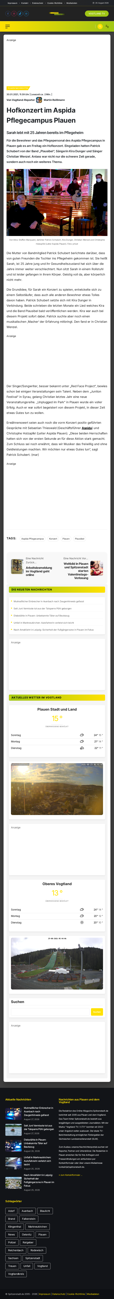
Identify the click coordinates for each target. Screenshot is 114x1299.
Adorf (11, 1210)
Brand (11, 1218)
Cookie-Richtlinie (54, 3)
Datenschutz (37, 3)
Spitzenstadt (32, 1258)
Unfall (26, 1266)
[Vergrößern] (99, 767)
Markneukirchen (37, 1226)
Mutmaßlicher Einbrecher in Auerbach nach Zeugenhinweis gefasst (49, 601)
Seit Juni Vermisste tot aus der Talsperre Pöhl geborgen (43, 608)
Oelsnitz (26, 1234)
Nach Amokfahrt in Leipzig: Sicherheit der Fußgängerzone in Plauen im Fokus (54, 629)
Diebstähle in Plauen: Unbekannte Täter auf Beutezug (41, 615)
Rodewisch (37, 1250)
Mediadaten (71, 3)
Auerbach (27, 1210)
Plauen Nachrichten (18, 88)
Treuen (12, 1266)
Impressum (12, 3)
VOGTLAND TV (97, 13)
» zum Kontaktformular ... (70, 1175)
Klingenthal (14, 1226)
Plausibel (79, 538)
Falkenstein (28, 1218)
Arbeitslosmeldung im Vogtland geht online (39, 571)
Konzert (53, 538)
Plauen (66, 538)
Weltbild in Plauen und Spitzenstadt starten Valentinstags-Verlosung (76, 571)
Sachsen (13, 1258)
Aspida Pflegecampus (32, 538)
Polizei (12, 1242)
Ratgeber (28, 1242)
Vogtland (42, 1266)
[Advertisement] (57, 63)
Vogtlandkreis (16, 1273)
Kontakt (24, 3)
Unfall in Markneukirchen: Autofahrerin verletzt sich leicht (44, 622)
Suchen (17, 1002)
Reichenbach (15, 1250)
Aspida (87, 428)
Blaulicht (45, 1210)
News (11, 1234)
